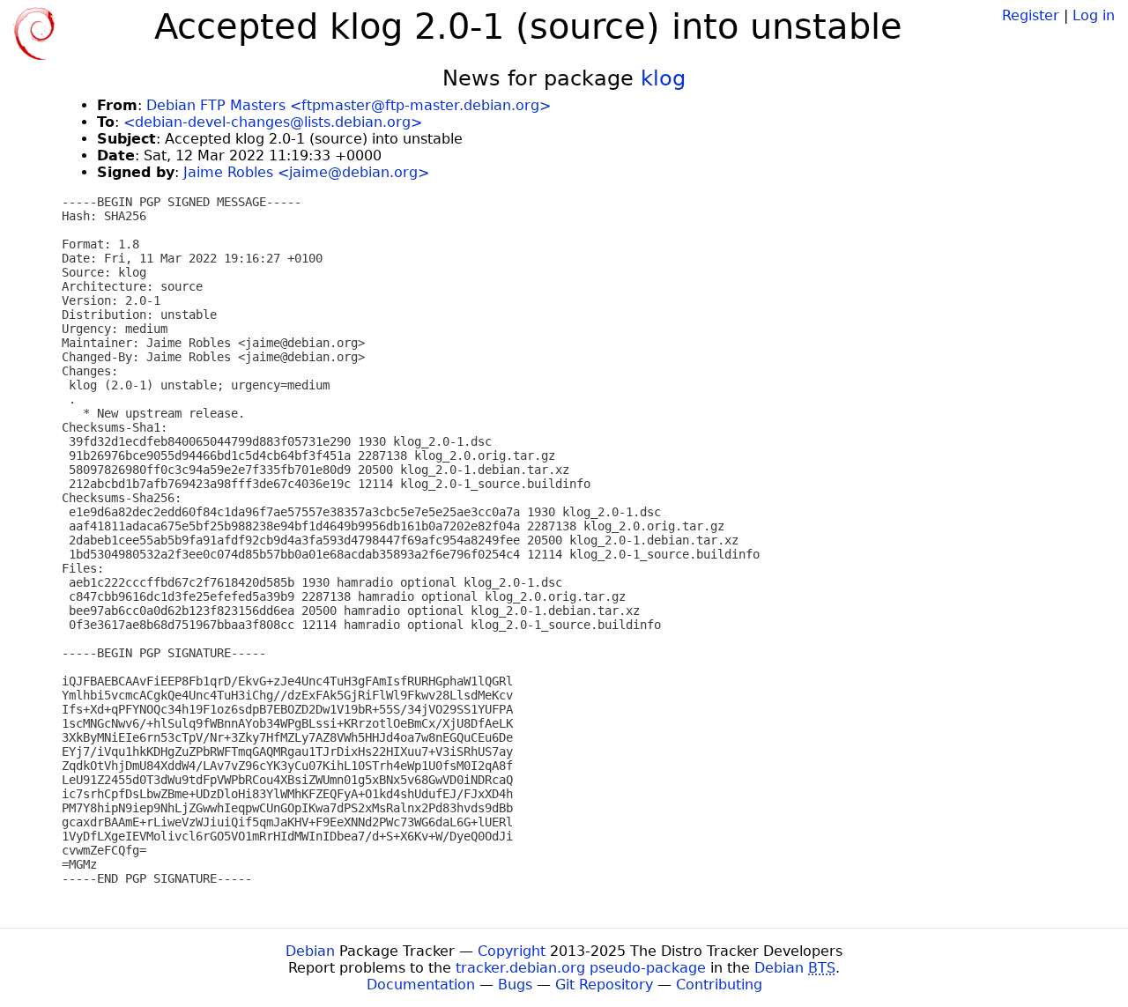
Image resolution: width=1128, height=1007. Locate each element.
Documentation (421, 984)
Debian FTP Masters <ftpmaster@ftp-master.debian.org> (348, 105)
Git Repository (604, 984)
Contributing (719, 984)
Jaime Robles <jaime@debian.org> (306, 172)
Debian (310, 951)
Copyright (511, 951)
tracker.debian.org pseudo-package (581, 967)
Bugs (515, 984)
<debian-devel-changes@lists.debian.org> (272, 122)
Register (1030, 15)
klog (663, 78)
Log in (1093, 15)
